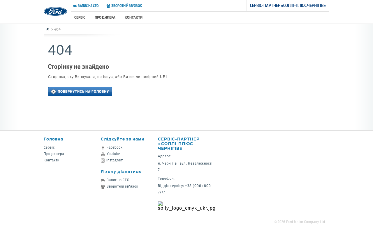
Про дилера (105, 17)
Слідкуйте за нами (123, 139)
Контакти (133, 17)
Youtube (113, 154)
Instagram (115, 160)
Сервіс (79, 17)
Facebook (115, 147)
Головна (53, 139)
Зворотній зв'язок (126, 6)
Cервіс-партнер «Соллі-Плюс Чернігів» (179, 143)
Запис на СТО (88, 6)
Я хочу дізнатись (121, 171)
